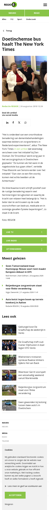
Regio (37, 13)
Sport (19, 19)
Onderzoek (31, 19)
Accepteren (15, 495)
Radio (4, 437)
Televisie (5, 441)
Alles (4, 19)
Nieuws (12, 13)
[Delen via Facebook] (13, 122)
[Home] (12, 4)
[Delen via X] (19, 122)
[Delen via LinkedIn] (7, 122)
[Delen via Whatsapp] (25, 122)
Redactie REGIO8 (10, 106)
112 (11, 19)
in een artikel (20, 148)
